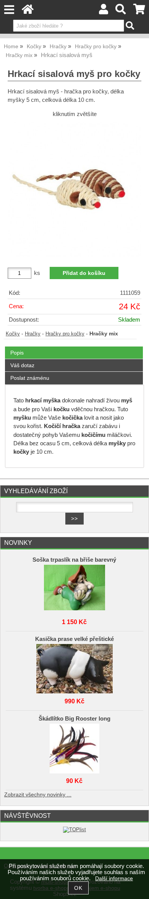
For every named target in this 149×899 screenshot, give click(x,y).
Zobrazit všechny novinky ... (37, 795)
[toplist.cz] (74, 829)
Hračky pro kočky (64, 334)
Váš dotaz (22, 365)
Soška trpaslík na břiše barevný (74, 560)
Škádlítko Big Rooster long (74, 719)
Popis (17, 353)
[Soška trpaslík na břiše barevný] (75, 588)
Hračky (32, 334)
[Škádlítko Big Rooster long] (75, 747)
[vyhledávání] (121, 11)
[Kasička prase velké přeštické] (75, 667)
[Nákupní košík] (139, 11)
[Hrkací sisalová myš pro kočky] (74, 190)
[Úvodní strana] (27, 11)
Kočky (13, 334)
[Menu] (9, 10)
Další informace (114, 878)
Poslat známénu (29, 378)
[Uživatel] (103, 11)
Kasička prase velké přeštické (74, 639)
